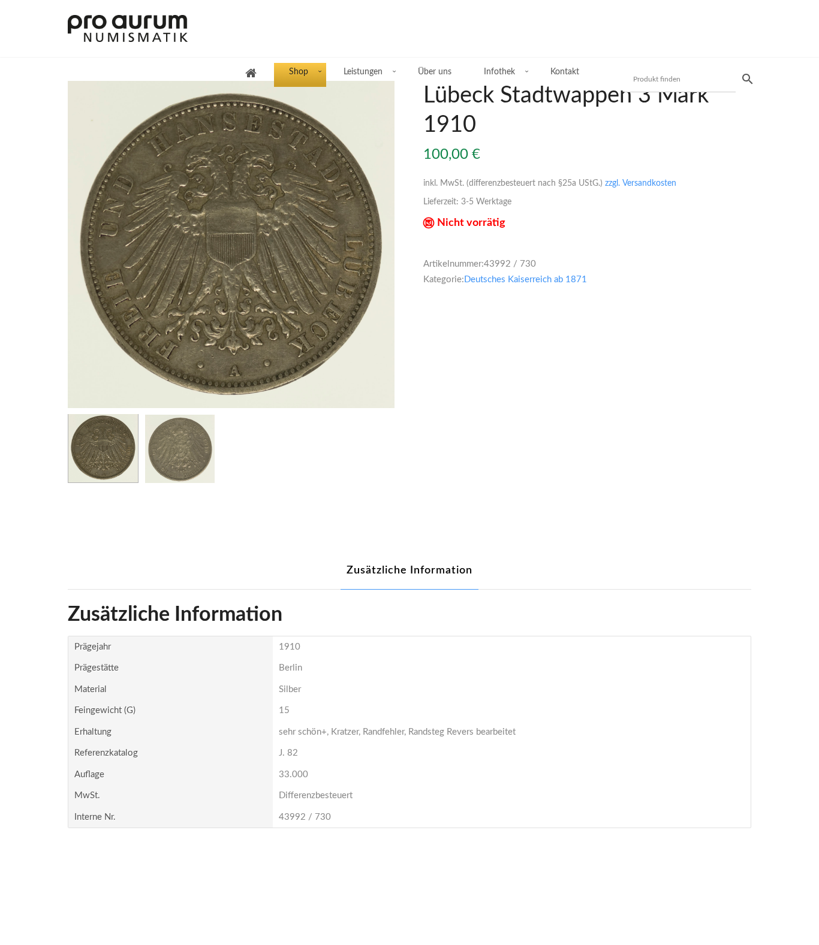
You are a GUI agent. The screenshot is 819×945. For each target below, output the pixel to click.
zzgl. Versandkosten (640, 183)
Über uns (434, 72)
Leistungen (363, 72)
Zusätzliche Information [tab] (409, 570)
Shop (298, 72)
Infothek (499, 72)
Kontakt (564, 72)
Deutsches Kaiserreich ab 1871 (525, 279)
